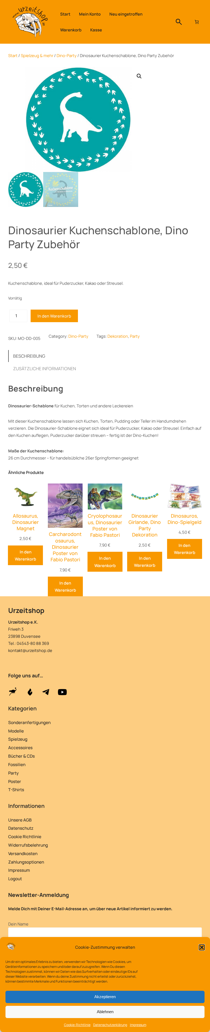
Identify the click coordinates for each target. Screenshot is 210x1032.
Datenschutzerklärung (110, 1024)
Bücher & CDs (21, 756)
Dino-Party (67, 55)
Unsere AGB (20, 820)
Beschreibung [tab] (29, 356)
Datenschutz (20, 828)
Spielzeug (17, 739)
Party (135, 336)
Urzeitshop (26, 610)
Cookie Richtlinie (24, 837)
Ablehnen (105, 1011)
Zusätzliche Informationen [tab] (44, 369)
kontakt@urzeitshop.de (30, 650)
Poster (14, 781)
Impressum (138, 1024)
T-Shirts (16, 790)
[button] (202, 947)
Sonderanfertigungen (29, 722)
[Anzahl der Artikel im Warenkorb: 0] (197, 22)
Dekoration (117, 336)
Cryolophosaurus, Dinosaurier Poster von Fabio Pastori (105, 525)
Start (13, 55)
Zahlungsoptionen (26, 862)
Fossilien (16, 764)
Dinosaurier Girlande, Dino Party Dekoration (145, 525)
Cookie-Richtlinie (77, 1024)
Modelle (16, 731)
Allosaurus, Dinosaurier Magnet (25, 522)
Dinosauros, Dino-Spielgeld (185, 519)
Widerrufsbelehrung (28, 845)
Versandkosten (22, 853)
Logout (15, 879)
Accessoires (20, 748)
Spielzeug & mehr (37, 55)
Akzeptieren (105, 996)
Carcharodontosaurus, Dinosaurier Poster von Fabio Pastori (65, 547)
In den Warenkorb (54, 316)
